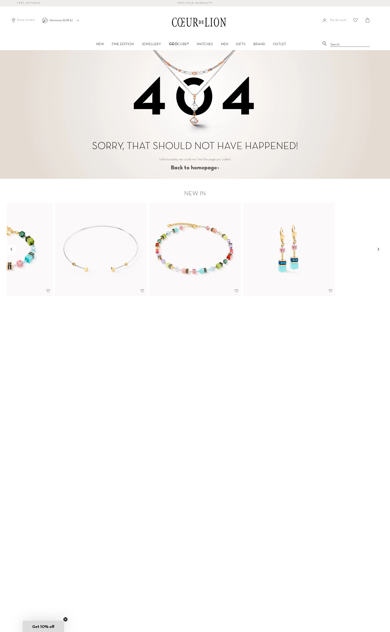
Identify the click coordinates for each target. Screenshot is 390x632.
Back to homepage (194, 167)
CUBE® (179, 44)
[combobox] (350, 44)
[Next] (378, 249)
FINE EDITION (123, 44)
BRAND (259, 44)
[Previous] (12, 249)
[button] (43, 626)
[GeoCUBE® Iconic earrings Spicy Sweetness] (289, 249)
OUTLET (279, 44)
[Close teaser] (65, 619)
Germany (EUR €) (61, 20)
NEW (100, 44)
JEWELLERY (151, 44)
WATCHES (205, 44)
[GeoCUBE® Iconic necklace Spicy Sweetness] (195, 249)
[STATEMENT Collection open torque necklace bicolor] (101, 249)
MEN (224, 44)
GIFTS (241, 44)
